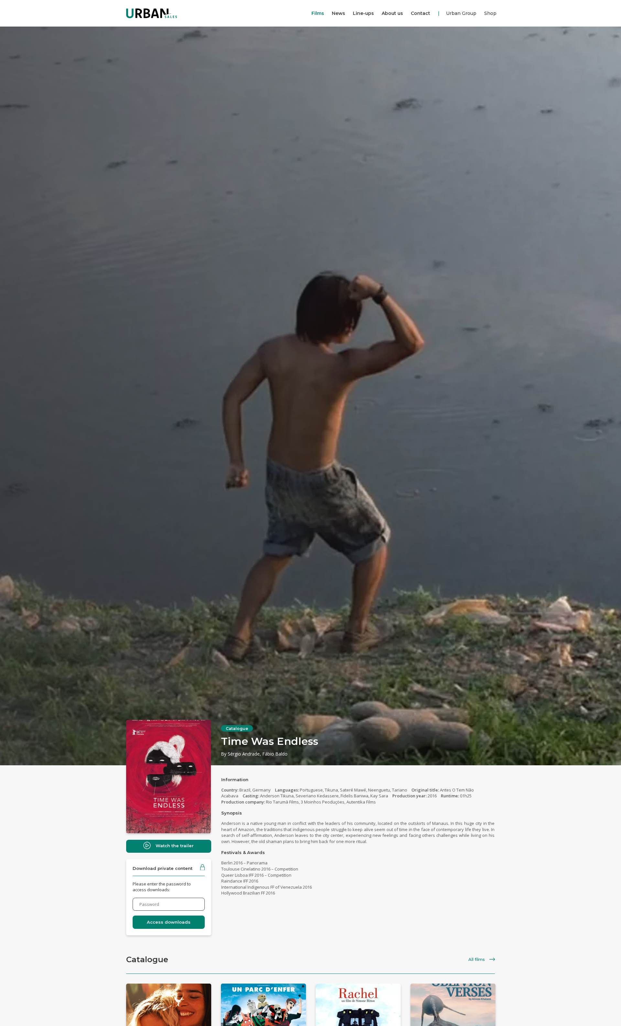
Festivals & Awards (243, 852)
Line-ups (363, 13)
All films (477, 959)
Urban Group (461, 13)
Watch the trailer (175, 845)
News (338, 13)
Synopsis (231, 812)
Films (317, 13)
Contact (420, 13)
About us (392, 13)
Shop (490, 13)
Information (234, 779)
